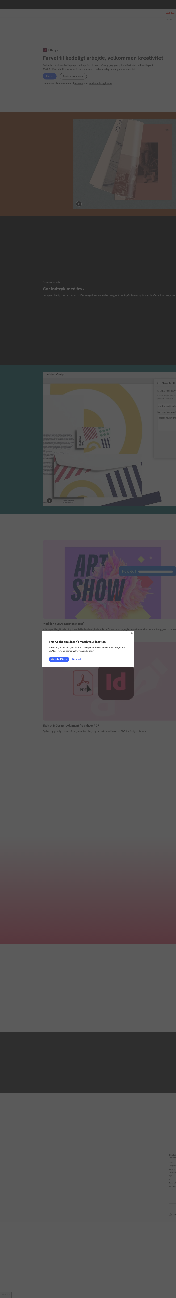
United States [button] (61, 659)
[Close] (132, 633)
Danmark (76, 659)
